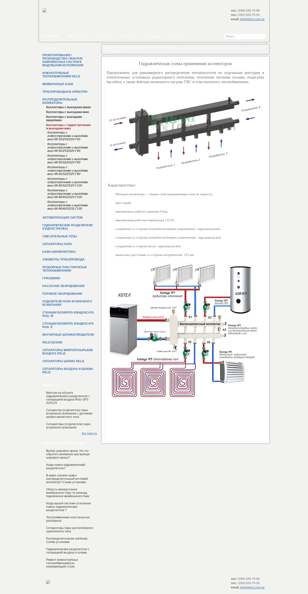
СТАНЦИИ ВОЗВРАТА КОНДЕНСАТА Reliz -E (68, 325)
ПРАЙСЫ (153, 36)
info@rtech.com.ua (252, 19)
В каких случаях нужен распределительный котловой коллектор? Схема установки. (67, 479)
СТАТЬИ (129, 36)
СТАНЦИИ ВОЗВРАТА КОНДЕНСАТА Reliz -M (68, 314)
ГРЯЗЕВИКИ (51, 278)
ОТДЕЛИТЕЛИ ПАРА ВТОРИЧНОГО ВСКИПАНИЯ (67, 303)
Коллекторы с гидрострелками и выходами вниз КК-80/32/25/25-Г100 (67, 182)
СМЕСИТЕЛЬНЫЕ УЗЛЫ (59, 236)
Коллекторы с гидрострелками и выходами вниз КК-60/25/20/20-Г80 (67, 147)
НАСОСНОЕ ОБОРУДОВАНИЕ (63, 286)
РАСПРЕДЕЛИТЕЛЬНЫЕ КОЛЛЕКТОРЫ (141, 47)
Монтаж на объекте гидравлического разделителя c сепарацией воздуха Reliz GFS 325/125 (68, 398)
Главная (109, 47)
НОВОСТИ (77, 36)
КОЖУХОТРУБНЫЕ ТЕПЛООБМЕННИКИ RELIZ (61, 74)
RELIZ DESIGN (52, 342)
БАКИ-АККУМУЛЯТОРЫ (59, 252)
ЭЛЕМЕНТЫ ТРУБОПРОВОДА (63, 259)
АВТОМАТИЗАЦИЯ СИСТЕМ (62, 217)
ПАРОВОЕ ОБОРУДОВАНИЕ (62, 293)
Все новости (89, 433)
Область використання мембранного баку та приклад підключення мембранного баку (67, 493)
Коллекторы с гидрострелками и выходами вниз (197, 47)
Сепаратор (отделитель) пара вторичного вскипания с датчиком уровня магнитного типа (69, 413)
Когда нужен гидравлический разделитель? (65, 466)
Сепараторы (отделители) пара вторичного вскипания (68, 425)
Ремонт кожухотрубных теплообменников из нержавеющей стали (62, 563)
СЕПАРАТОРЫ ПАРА (57, 244)
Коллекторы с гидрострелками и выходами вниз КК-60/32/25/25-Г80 (67, 171)
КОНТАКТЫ (104, 36)
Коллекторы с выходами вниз (67, 112)
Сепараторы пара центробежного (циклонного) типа (69, 529)
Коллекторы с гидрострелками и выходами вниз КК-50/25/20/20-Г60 (67, 136)
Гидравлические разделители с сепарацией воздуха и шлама (67, 550)
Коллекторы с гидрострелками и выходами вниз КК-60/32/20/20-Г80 (67, 159)
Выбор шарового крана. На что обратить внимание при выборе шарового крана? (68, 454)
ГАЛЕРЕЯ (177, 36)
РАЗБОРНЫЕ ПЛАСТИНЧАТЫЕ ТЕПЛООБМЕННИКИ (64, 269)
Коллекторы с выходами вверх (68, 107)
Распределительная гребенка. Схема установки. (67, 540)
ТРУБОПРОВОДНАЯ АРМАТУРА (65, 91)
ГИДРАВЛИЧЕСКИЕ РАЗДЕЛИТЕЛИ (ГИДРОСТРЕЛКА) (67, 227)
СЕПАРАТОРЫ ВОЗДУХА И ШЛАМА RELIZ (67, 370)
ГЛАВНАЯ (51, 36)
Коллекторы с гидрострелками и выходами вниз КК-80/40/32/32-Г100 (67, 205)
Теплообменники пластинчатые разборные (68, 519)
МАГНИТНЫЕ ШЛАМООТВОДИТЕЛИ (68, 334)
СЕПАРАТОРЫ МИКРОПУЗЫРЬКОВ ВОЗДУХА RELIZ (67, 351)
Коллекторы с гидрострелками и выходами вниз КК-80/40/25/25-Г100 (67, 194)
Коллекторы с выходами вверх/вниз (64, 118)
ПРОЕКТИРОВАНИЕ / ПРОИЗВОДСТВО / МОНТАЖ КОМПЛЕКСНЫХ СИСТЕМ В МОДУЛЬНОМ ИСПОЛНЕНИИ (62, 60)
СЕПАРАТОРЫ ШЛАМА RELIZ (63, 361)
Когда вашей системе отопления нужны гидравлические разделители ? (68, 507)
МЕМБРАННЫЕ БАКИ (57, 84)
